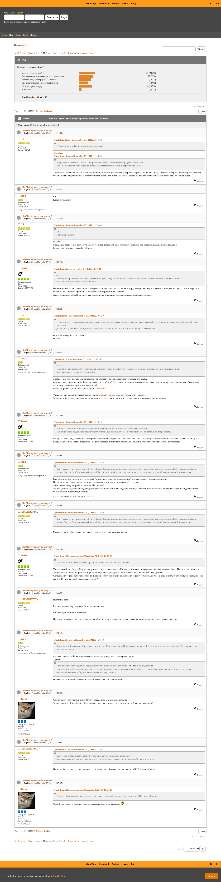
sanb (23, 195)
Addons (115, 3)
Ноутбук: (58, 153)
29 (28, 111)
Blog (133, 3)
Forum (125, 3)
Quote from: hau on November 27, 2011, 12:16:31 (78, 140)
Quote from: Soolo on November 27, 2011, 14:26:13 (79, 640)
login (12, 13)
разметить (102, 388)
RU (211, 3)
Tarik (24, 698)
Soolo (55, 53)
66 (41, 111)
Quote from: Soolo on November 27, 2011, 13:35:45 (79, 462)
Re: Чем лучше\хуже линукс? (37, 130)
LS (22, 139)
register (20, 13)
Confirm (211, 876)
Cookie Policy (59, 876)
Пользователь (29, 511)
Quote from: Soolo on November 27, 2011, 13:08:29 (79, 315)
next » (203, 106)
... (23, 111)
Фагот (61, 53)
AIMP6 (23, 45)
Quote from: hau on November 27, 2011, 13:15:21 (78, 422)
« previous (196, 106)
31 (34, 111)
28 (25, 111)
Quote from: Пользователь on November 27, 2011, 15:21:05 (83, 790)
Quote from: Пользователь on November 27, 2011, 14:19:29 (83, 556)
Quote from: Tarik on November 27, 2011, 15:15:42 (79, 749)
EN (217, 3)
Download (104, 3)
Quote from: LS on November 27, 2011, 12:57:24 (77, 269)
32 (37, 111)
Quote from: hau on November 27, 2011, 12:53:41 (78, 225)
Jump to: (179, 849)
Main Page (91, 3)
